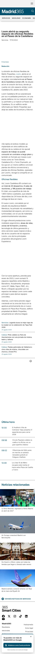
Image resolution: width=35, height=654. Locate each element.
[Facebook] (3, 616)
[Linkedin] (26, 616)
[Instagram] (14, 616)
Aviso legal (29, 628)
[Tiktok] (20, 616)
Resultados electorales (6, 629)
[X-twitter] (9, 616)
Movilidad (16, 18)
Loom (18, 74)
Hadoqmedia (28, 625)
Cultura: (4, 335)
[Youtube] (3, 619)
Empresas (5, 62)
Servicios (6, 18)
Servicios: (5, 323)
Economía (26, 18)
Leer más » (5, 513)
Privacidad (29, 631)
